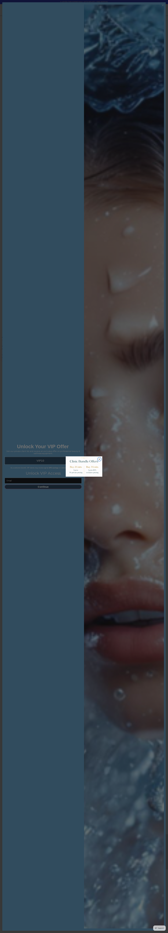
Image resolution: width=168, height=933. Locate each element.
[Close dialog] (99, 459)
